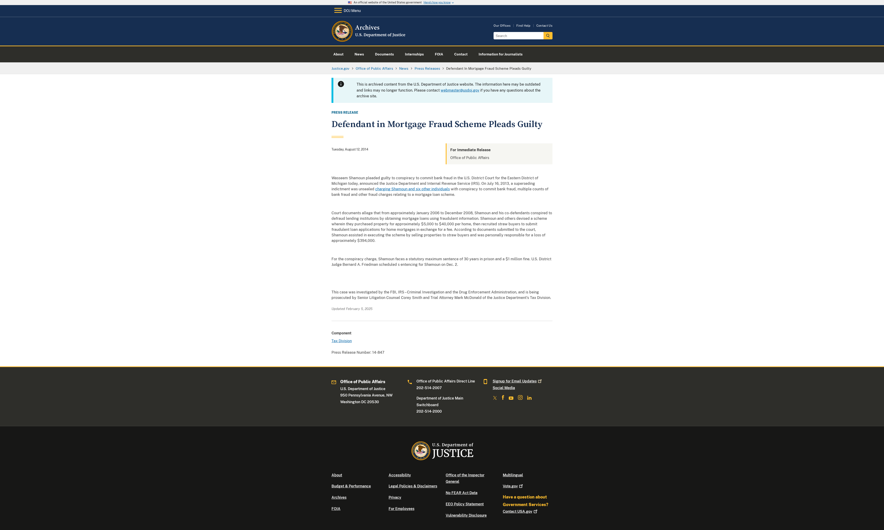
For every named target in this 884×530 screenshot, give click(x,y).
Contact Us (544, 25)
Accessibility (400, 475)
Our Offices (502, 25)
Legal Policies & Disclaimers (413, 486)
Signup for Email (515, 381)
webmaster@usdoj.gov (460, 90)
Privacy (395, 497)
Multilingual (513, 475)
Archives (339, 497)
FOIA (336, 509)
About (337, 475)
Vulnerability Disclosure (466, 515)
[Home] (369, 40)
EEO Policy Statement (465, 504)
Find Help (523, 25)
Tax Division (342, 341)
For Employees (401, 509)
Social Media (504, 388)
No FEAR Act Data (461, 493)
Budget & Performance (351, 486)
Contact (517, 511)
